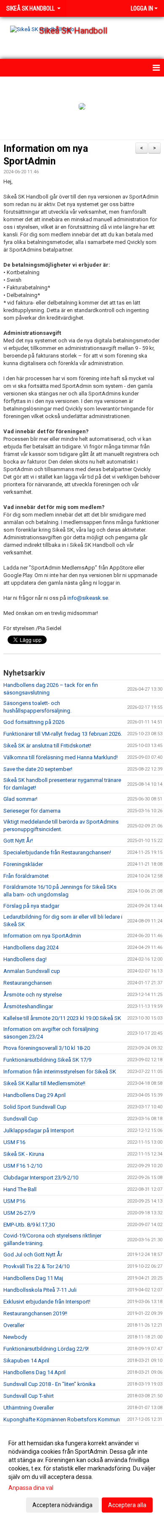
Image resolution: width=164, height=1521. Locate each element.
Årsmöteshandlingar (28, 1006)
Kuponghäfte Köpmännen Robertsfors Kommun (61, 1419)
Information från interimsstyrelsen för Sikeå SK (59, 1071)
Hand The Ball (20, 1189)
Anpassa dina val (30, 1487)
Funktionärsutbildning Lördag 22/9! (46, 1349)
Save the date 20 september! (37, 769)
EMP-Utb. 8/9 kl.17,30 (29, 1225)
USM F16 (14, 1142)
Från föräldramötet (26, 876)
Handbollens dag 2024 (30, 947)
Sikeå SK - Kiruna (23, 1154)
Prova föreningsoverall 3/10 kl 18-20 (46, 1048)
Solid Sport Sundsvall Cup (34, 1107)
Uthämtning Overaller (28, 1407)
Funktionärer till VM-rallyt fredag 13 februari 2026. (62, 734)
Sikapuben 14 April (26, 1360)
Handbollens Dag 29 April (34, 1095)
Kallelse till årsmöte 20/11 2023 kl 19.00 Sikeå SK (62, 1018)
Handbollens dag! (25, 959)
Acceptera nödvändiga (62, 1505)
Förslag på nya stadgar (31, 906)
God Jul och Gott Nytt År (32, 1254)
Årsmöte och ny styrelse (32, 994)
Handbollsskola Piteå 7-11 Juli (40, 1290)
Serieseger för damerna (32, 811)
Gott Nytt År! (18, 840)
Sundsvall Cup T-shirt (28, 1396)
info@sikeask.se (87, 598)
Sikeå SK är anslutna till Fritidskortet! (47, 745)
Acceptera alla (127, 1505)
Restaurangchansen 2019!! (35, 1313)
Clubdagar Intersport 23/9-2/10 (40, 1177)
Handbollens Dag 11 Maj (33, 1278)
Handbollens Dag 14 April (34, 1372)
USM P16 (14, 1201)
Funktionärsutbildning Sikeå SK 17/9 (47, 1060)
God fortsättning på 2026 (33, 722)
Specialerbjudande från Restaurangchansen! (57, 852)
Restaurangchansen (27, 983)
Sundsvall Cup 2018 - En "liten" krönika (49, 1384)
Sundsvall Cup (20, 1119)
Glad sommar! (20, 799)
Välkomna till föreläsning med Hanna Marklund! (60, 757)
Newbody (15, 1337)
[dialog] (82, 1473)
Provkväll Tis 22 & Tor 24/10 (36, 1266)
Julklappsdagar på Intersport (38, 1130)
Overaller (13, 1325)
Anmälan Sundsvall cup (31, 971)
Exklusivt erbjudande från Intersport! (46, 1301)
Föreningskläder (23, 864)
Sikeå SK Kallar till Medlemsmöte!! (44, 1083)
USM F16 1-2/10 (22, 1166)
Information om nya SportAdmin (42, 936)
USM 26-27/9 (19, 1213)
